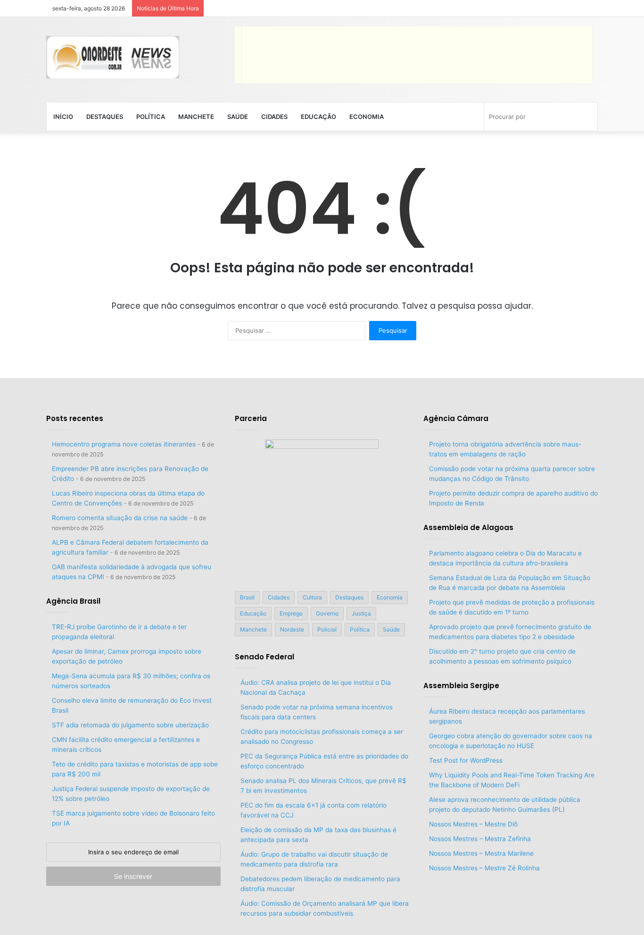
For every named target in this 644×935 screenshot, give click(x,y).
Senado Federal (264, 657)
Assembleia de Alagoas (468, 527)
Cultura (312, 597)
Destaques (104, 116)
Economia (366, 116)
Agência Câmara (455, 418)
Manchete (196, 116)
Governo (327, 613)
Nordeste (292, 629)
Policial (327, 629)
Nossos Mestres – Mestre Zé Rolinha (484, 868)
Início (63, 116)
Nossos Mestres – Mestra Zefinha (480, 838)
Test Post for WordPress (466, 760)
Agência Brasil (73, 601)
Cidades (274, 116)
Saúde (237, 116)
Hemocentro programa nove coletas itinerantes (124, 444)
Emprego (291, 613)
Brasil (247, 597)
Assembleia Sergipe (461, 686)
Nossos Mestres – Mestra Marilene (481, 853)
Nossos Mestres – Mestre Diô (473, 824)
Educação (318, 116)
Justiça (361, 613)
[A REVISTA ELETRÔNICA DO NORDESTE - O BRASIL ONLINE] (112, 57)
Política (150, 116)
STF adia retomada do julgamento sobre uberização (130, 725)
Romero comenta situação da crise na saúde (120, 518)
